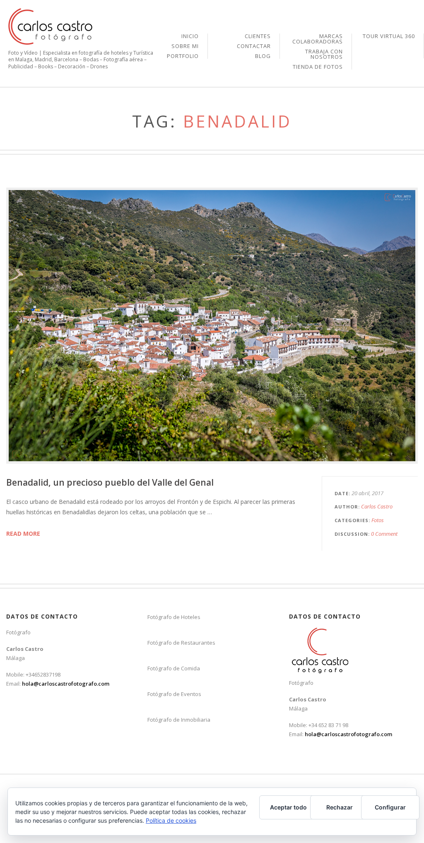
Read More (23, 533)
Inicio (190, 37)
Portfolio (183, 56)
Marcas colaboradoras (317, 39)
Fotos (377, 520)
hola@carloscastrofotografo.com (65, 683)
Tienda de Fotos (318, 67)
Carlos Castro (377, 506)
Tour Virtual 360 (389, 36)
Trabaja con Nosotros (324, 54)
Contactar (254, 46)
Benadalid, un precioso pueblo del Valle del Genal (110, 482)
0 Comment (384, 533)
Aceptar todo (288, 807)
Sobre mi (185, 46)
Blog (263, 56)
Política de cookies (171, 820)
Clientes (258, 37)
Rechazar (339, 807)
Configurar (390, 807)
